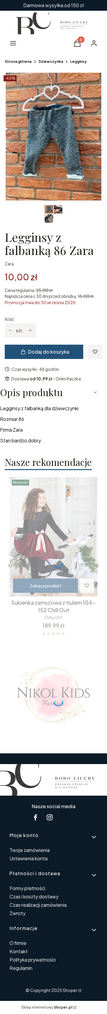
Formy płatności (27, 888)
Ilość (9, 319)
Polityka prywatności (33, 960)
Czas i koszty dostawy (34, 896)
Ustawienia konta (29, 858)
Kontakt (19, 951)
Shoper (70, 990)
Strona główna (18, 61)
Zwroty (18, 913)
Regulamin (21, 968)
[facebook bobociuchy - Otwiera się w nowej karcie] (35, 817)
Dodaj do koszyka (48, 352)
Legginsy (78, 61)
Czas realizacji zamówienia (38, 905)
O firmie (18, 943)
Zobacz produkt (46, 585)
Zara (9, 263)
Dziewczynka (51, 61)
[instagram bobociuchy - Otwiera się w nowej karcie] (49, 817)
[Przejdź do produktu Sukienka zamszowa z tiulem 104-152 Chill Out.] (53, 536)
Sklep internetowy (46, 1007)
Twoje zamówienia (30, 850)
